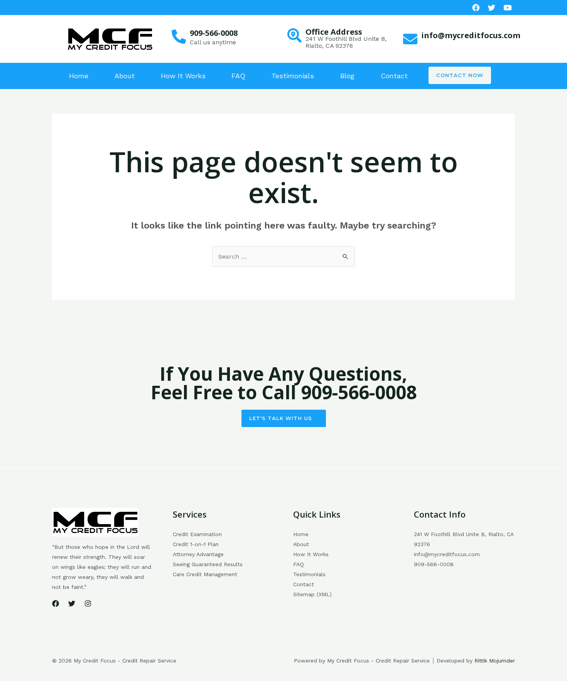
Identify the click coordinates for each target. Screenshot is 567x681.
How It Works (183, 76)
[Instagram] (87, 603)
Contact (394, 76)
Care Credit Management (205, 574)
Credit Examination (197, 534)
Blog (347, 76)
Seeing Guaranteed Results (208, 564)
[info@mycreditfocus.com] (410, 39)
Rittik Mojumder (494, 660)
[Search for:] (283, 256)
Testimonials (293, 76)
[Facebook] (475, 7)
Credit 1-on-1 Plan (196, 544)
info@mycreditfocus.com (470, 35)
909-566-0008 (214, 33)
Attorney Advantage (198, 554)
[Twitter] (71, 603)
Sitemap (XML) (312, 594)
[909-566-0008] (179, 37)
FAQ (238, 76)
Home (78, 76)
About (125, 76)
